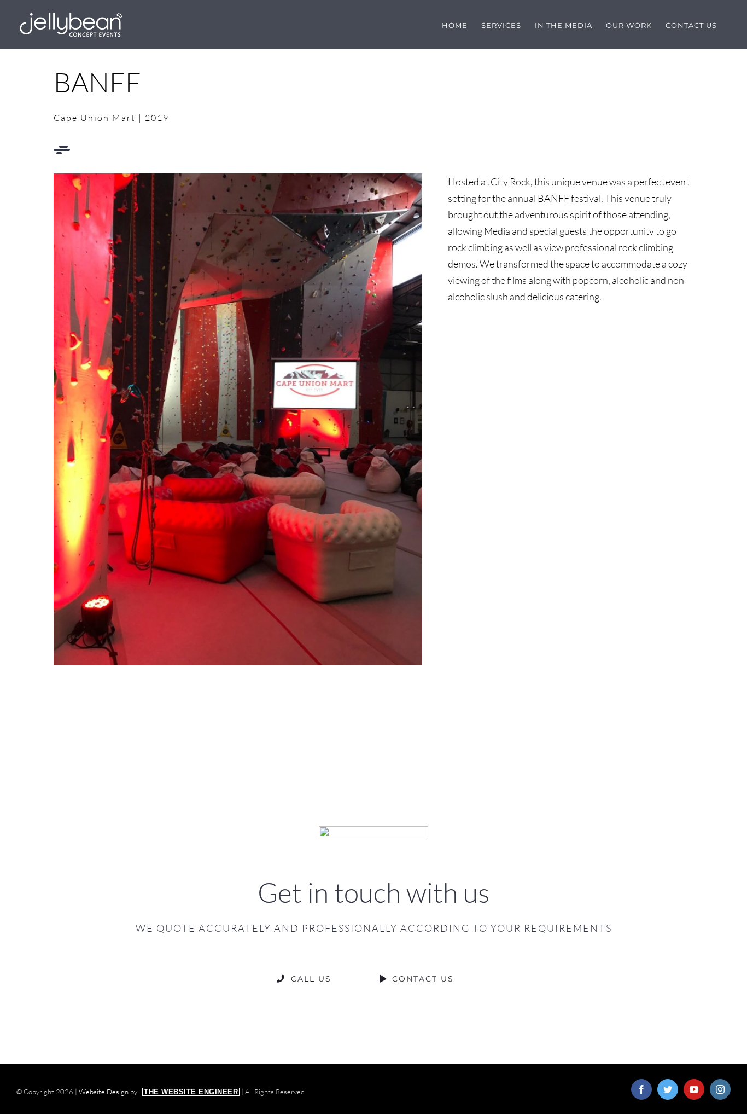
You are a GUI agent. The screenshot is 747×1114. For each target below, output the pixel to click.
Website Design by (158, 1091)
